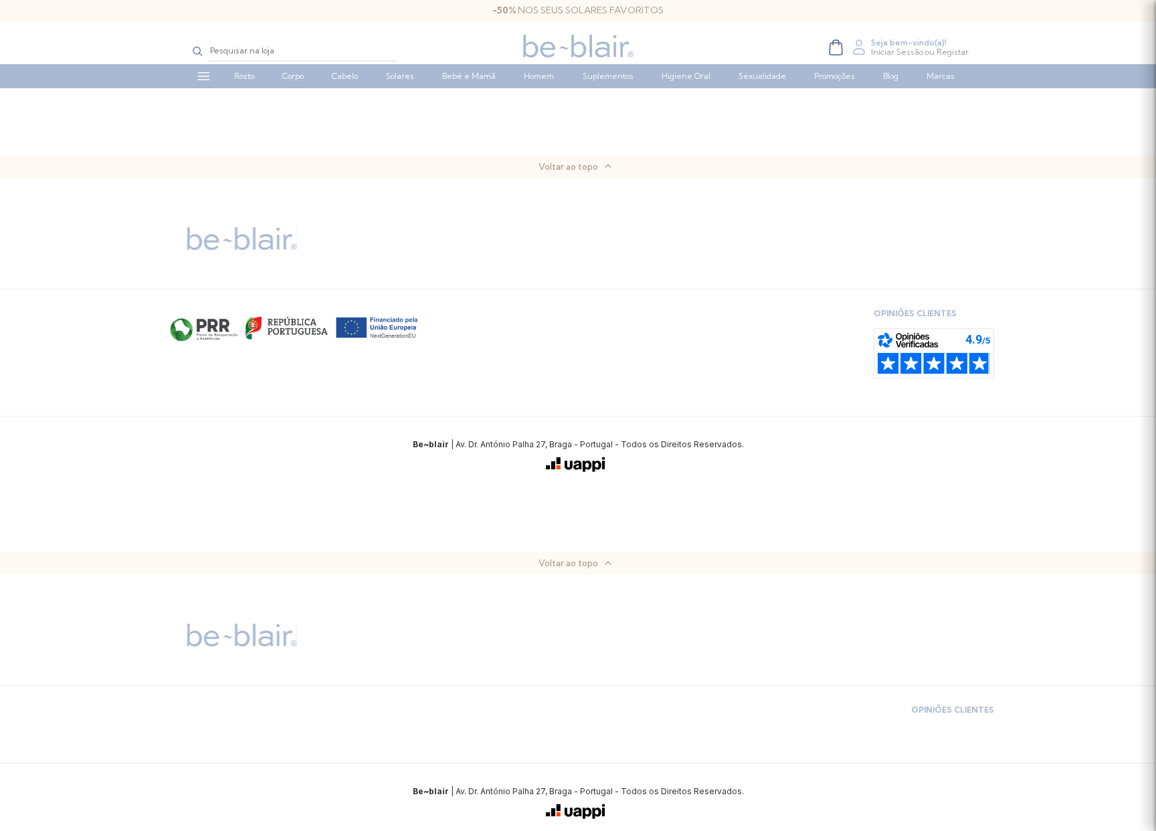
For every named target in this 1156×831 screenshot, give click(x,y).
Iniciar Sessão (897, 52)
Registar (953, 52)
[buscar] (198, 50)
